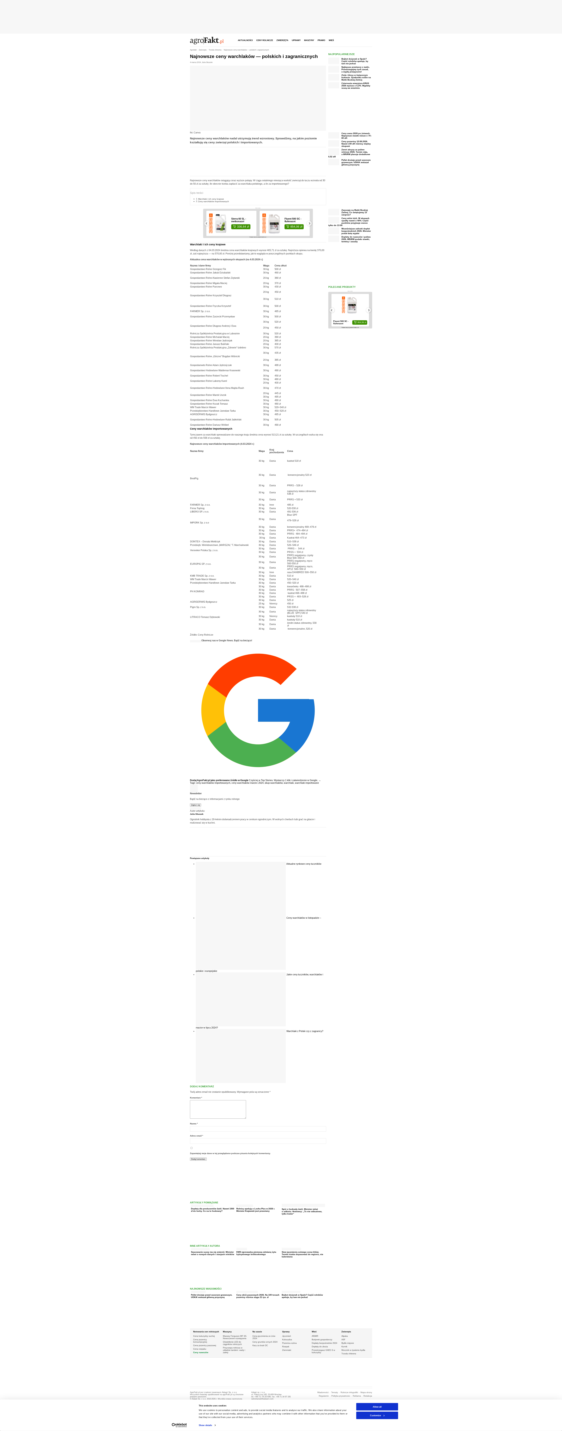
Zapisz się (195, 805)
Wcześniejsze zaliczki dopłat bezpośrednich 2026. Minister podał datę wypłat (356, 230)
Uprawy (296, 40)
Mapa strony (366, 1392)
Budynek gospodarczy (322, 1339)
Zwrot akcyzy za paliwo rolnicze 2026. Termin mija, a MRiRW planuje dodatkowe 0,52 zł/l (349, 153)
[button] (369, 40)
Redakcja (367, 1396)
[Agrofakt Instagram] (355, 40)
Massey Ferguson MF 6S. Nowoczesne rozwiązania (235, 1337)
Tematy (334, 1392)
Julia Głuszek (207, 62)
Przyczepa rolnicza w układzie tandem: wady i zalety (234, 1350)
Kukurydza (287, 1339)
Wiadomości (323, 1392)
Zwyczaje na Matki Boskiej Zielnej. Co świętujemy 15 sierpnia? (354, 212)
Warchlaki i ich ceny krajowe (211, 199)
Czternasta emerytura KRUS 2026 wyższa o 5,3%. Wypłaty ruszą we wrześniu (355, 85)
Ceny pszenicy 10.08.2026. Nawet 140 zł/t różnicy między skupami (356, 143)
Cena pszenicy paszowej (204, 1345)
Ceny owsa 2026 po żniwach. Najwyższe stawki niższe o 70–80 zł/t (356, 135)
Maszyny (309, 40)
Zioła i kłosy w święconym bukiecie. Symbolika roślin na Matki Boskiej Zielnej (356, 77)
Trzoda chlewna (348, 1353)
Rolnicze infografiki (349, 1392)
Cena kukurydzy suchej (204, 1336)
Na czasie (257, 1331)
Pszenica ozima (289, 1343)
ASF (343, 1339)
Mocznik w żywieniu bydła (353, 1350)
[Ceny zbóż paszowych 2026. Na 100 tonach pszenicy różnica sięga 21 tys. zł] (247, 1291)
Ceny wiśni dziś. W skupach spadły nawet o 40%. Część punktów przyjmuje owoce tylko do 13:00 (348, 221)
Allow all (377, 1407)
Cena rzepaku (199, 1349)
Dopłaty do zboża (320, 1346)
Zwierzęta (282, 40)
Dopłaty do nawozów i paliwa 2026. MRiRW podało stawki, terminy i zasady (356, 239)
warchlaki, (289, 783)
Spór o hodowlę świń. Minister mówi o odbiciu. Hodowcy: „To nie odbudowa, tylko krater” (302, 1211)
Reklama (357, 1396)
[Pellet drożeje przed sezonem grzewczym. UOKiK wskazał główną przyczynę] (198, 1291)
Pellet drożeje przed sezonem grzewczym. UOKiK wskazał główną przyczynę (211, 1296)
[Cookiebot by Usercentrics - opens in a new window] (179, 1425)
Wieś (331, 40)
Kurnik (344, 1346)
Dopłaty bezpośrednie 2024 (324, 1343)
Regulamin (324, 1396)
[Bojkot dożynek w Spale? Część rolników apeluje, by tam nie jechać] (291, 1291)
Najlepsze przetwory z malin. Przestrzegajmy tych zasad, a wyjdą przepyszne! (355, 69)
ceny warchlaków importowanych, (214, 783)
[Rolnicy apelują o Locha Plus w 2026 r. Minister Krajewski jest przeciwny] (244, 1205)
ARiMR (315, 1336)
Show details (205, 1425)
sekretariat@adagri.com (262, 1399)
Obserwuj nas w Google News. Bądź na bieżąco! (226, 640)
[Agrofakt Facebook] (348, 40)
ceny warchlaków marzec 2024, (248, 783)
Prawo (321, 40)
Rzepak (285, 1346)
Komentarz (196, 1098)
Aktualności (245, 40)
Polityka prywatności (340, 1396)
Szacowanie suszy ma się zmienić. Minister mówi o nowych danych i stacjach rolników (212, 1253)
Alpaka (344, 1336)
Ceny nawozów (200, 1352)
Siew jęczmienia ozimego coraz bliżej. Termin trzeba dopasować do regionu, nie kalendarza (302, 1254)
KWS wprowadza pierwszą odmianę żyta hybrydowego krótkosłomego (256, 1253)
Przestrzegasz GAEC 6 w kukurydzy (323, 1351)
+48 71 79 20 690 (263, 1397)
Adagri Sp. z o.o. (229, 1392)
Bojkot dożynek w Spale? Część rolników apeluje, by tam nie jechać (302, 1296)
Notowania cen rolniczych (206, 1331)
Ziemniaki (286, 1350)
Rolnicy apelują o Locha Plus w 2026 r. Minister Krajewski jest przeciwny (255, 1209)
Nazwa (194, 1124)
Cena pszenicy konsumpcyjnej (200, 1340)
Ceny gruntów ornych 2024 (264, 1342)
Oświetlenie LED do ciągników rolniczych (232, 1343)
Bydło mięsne (347, 1343)
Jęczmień (286, 1336)
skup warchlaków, (274, 783)
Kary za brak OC (260, 1345)
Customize (375, 1415)
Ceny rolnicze (264, 40)
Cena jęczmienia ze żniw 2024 (263, 1337)
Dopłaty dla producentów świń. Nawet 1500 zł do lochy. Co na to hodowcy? (212, 1209)
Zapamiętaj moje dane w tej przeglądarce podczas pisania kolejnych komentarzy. (230, 1153)
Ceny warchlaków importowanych (213, 201)
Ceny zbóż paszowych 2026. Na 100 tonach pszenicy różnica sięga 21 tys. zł (257, 1296)
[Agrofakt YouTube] (362, 40)
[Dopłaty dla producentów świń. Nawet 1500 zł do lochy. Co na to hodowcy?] (202, 1205)
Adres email (196, 1136)
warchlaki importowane (307, 783)
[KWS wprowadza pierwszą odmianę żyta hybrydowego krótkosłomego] (241, 1248)
